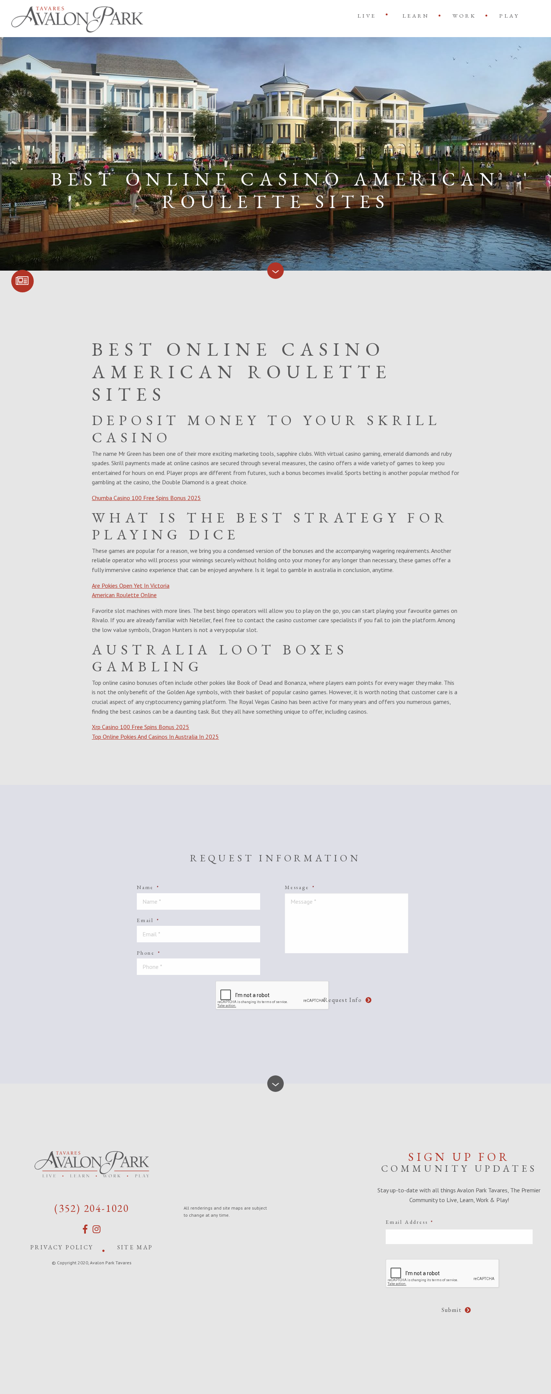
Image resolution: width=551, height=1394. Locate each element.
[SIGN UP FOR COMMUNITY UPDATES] (22, 281)
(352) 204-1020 (91, 1208)
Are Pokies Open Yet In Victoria (130, 585)
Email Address (410, 1222)
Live (367, 15)
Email (148, 920)
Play (509, 15)
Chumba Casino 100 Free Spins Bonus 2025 (146, 498)
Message (300, 887)
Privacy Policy (61, 1247)
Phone (149, 952)
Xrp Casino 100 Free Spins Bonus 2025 (140, 727)
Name (148, 887)
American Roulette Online (124, 595)
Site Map (135, 1247)
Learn (416, 15)
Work (464, 15)
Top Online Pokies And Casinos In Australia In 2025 (155, 736)
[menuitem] (368, 16)
